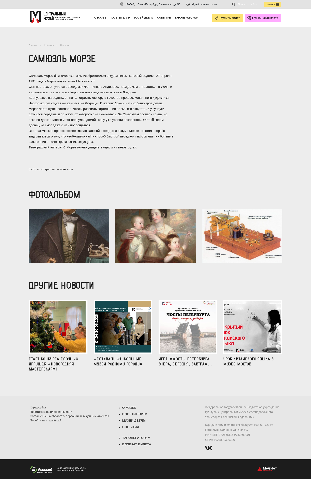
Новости (64, 45)
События (164, 17)
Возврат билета (136, 444)
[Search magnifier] (235, 4)
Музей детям (144, 17)
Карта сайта (38, 407)
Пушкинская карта (265, 17)
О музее (100, 17)
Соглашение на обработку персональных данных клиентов (69, 416)
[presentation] (29, 232)
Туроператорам (186, 17)
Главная (33, 45)
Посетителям (120, 17)
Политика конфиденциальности (51, 411)
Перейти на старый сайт (46, 420)
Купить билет (230, 17)
